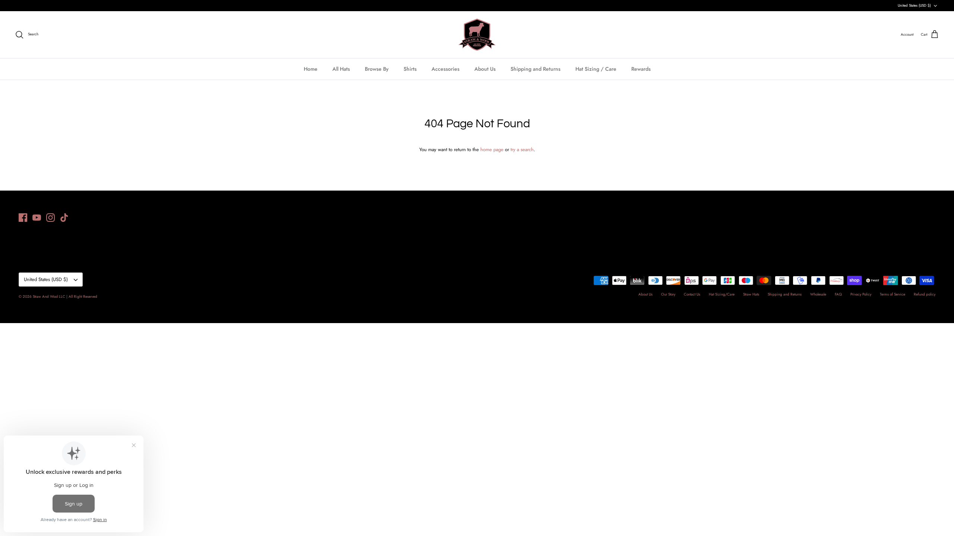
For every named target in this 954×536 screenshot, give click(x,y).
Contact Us (692, 294)
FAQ (838, 294)
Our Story (668, 294)
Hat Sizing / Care (595, 69)
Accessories (445, 69)
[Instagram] (50, 217)
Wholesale (818, 294)
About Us (485, 69)
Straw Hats (751, 294)
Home (311, 69)
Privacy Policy (860, 294)
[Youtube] (36, 217)
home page (491, 149)
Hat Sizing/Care (722, 294)
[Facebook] (23, 217)
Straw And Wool (45, 296)
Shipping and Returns (535, 69)
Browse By (377, 69)
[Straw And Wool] (477, 35)
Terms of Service (892, 294)
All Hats (341, 69)
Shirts (410, 69)
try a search (522, 149)
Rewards (641, 69)
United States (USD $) (914, 5)
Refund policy (924, 294)
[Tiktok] (64, 217)
